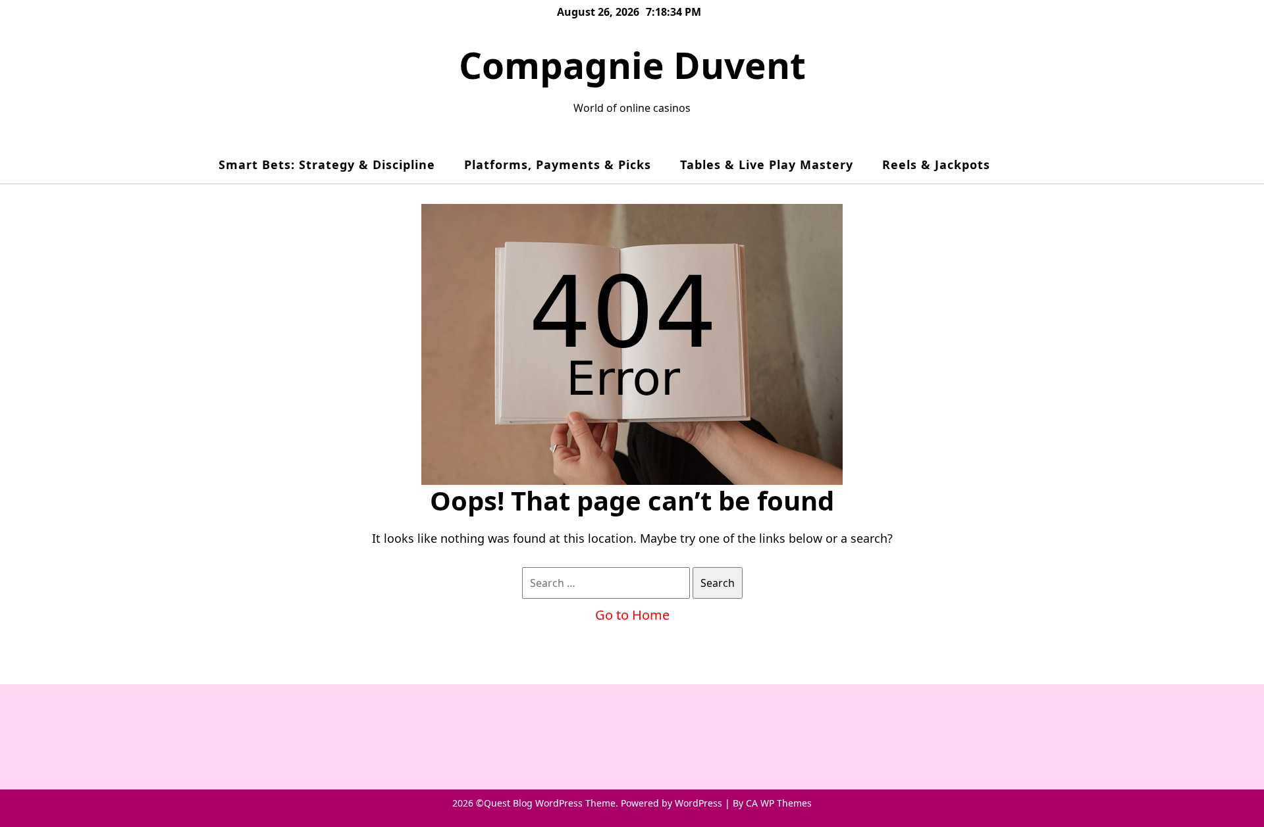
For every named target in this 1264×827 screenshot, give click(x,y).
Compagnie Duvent (632, 64)
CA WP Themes (779, 803)
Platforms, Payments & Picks (557, 164)
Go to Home (632, 615)
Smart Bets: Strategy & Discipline (327, 164)
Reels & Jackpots (936, 164)
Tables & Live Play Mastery (766, 164)
